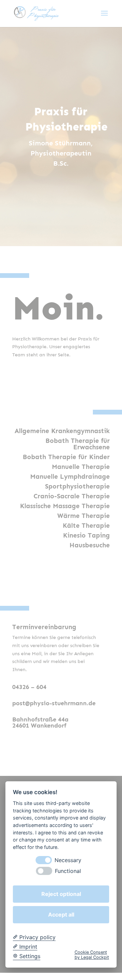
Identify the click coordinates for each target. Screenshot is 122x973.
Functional (68, 871)
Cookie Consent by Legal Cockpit (92, 955)
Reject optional (61, 894)
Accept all (61, 914)
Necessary (68, 860)
